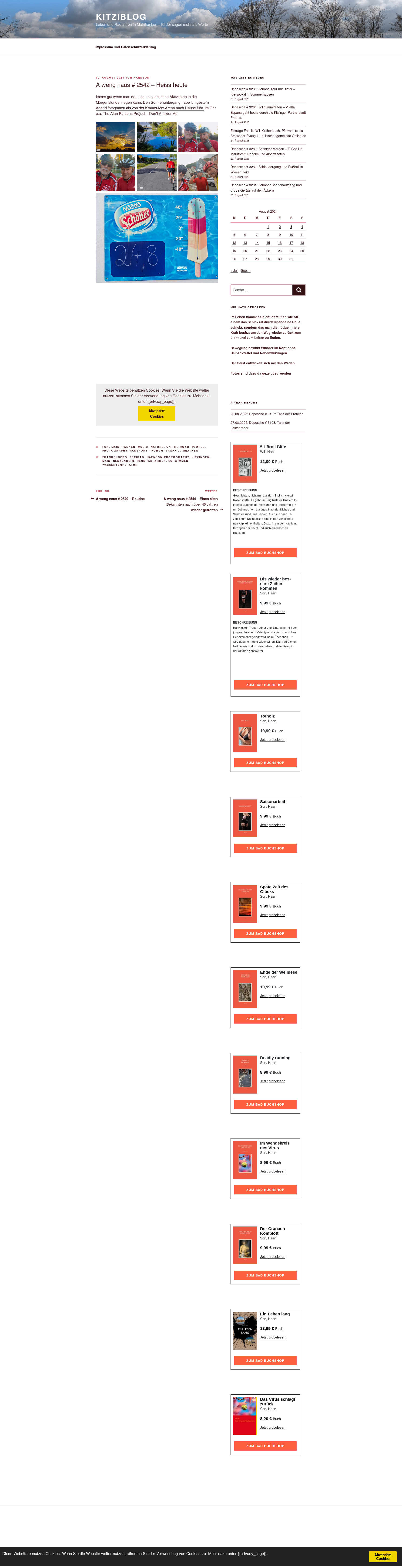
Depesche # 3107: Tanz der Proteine (276, 413)
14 (257, 242)
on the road (178, 446)
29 (268, 258)
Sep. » (246, 270)
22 (268, 250)
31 (291, 258)
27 (245, 258)
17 (291, 242)
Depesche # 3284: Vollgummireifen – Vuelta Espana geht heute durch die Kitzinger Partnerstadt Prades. (268, 112)
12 (234, 242)
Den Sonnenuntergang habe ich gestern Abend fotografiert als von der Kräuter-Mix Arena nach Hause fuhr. (152, 105)
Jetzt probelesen (272, 470)
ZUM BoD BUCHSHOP (265, 553)
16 (280, 242)
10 (291, 234)
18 (302, 242)
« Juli (234, 270)
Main (106, 460)
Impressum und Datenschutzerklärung (125, 47)
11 (302, 234)
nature (157, 446)
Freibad (137, 457)
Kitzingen (201, 457)
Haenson (142, 77)
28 (257, 258)
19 (234, 250)
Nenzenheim (123, 460)
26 (234, 258)
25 (302, 250)
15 (268, 242)
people (198, 446)
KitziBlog (121, 16)
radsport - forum (147, 450)
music (143, 446)
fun (105, 446)
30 (280, 258)
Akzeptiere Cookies (156, 413)
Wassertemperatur (120, 464)
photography (114, 450)
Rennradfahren (151, 460)
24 (291, 250)
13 (245, 242)
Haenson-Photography (168, 457)
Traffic (173, 450)
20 (245, 250)
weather (190, 450)
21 (257, 250)
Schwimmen (178, 460)
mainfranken (123, 446)
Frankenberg (114, 457)
